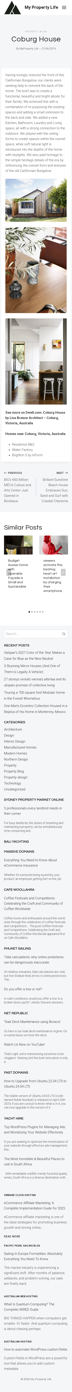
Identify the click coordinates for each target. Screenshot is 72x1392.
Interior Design (14, 741)
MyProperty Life (29, 48)
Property (10, 765)
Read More (12, 1236)
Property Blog (36, 31)
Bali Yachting (16, 841)
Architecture (13, 729)
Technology (12, 783)
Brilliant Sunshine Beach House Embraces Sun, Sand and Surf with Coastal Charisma (54, 487)
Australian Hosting (18, 1341)
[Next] (63, 572)
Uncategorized (14, 789)
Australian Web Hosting (21, 1296)
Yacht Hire (13, 1118)
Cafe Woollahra (19, 889)
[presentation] (18, 545)
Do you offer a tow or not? (23, 989)
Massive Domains (19, 851)
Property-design (15, 777)
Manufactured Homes (20, 747)
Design (9, 735)
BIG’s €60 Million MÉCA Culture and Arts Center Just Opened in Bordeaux (17, 487)
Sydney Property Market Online (34, 799)
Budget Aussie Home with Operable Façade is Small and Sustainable (18, 573)
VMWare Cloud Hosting (20, 1195)
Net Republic (16, 1013)
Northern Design (16, 759)
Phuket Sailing (17, 948)
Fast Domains (16, 1072)
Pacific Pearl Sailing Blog (22, 1245)
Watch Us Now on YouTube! (24, 1044)
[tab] (29, 612)
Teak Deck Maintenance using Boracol (32, 1022)
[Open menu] (64, 7)
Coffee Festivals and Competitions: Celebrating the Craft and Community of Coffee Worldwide (33, 903)
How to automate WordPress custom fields (35, 1349)
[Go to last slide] (8, 572)
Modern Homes (15, 753)
